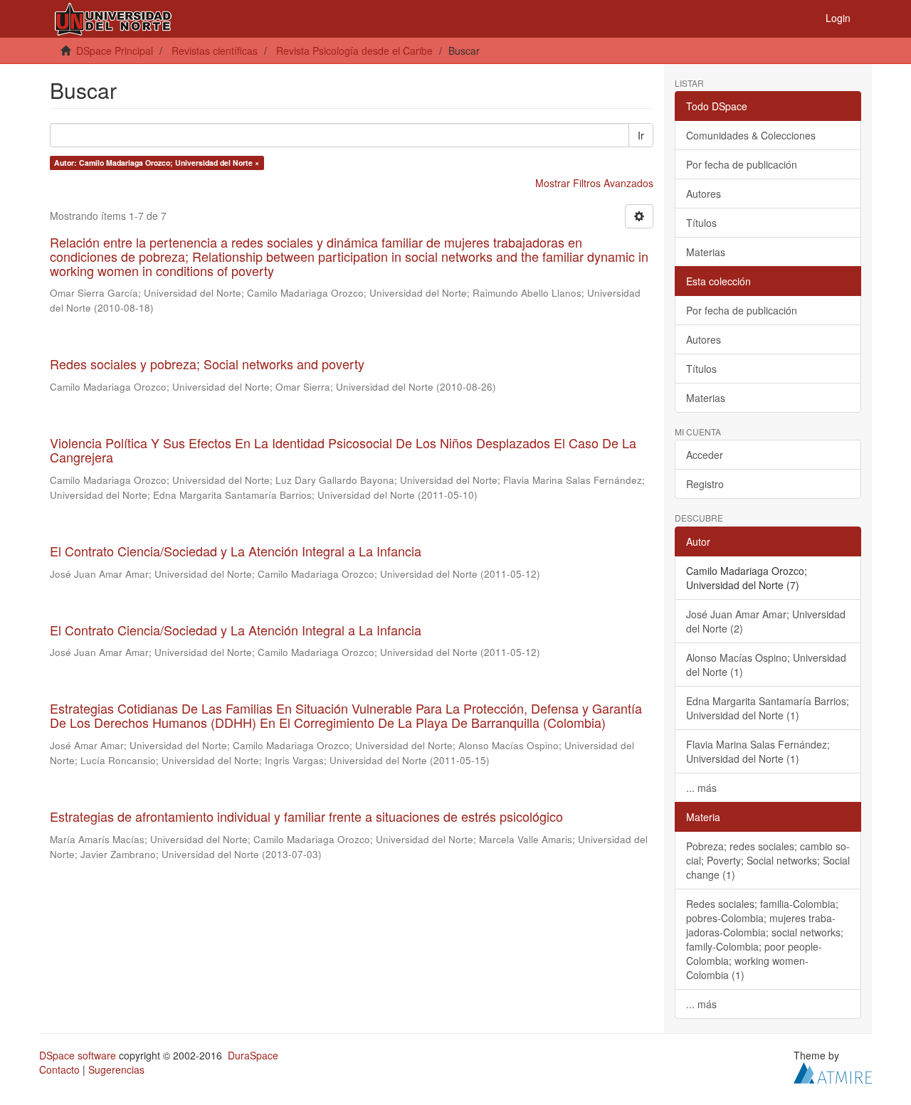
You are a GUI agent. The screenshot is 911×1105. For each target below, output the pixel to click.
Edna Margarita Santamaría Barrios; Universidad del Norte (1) (767, 708)
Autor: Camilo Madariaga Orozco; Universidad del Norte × (156, 162)
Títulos (701, 223)
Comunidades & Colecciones (751, 135)
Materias (705, 252)
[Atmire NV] (833, 1071)
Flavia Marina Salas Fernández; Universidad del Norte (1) (758, 751)
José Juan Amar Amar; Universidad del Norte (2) (766, 621)
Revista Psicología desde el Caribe (354, 50)
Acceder (704, 455)
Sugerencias (116, 1069)
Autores (703, 193)
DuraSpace (253, 1055)
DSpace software (77, 1055)
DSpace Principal (114, 50)
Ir (641, 135)
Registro (705, 484)
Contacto (59, 1069)
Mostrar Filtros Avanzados (594, 183)
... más (701, 788)
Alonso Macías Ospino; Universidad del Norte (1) (766, 664)
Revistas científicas (215, 50)
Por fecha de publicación (741, 164)
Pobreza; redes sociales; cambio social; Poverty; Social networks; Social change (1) (768, 860)
